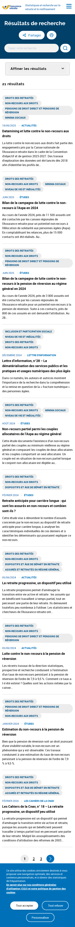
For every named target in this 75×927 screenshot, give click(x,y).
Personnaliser (40, 917)
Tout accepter (24, 905)
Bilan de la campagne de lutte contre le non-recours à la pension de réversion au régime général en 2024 (34, 283)
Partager (34, 35)
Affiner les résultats (28, 69)
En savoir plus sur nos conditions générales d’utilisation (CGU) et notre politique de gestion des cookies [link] (36, 888)
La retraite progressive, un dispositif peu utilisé (36, 583)
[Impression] (51, 35)
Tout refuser (55, 905)
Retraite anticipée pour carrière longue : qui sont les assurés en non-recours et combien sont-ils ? (34, 505)
